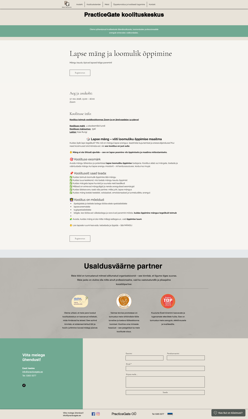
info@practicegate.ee (32, 371)
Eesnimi (129, 353)
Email (128, 364)
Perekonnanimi (173, 353)
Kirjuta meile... (132, 374)
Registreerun (80, 72)
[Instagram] (98, 414)
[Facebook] (24, 385)
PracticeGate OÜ (124, 414)
